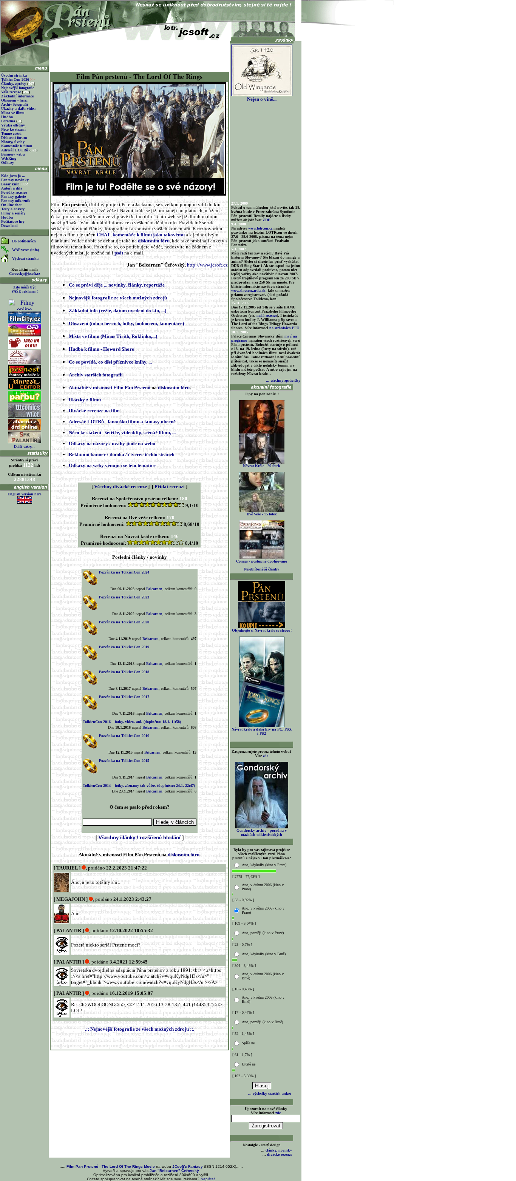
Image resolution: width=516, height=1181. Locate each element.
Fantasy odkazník (16, 201)
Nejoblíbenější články (261, 569)
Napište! (208, 1179)
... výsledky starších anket (269, 1094)
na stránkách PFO (284, 328)
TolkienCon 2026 (18, 79)
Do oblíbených (24, 241)
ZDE (266, 220)
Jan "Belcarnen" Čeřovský (174, 1171)
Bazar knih (10, 184)
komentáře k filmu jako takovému (149, 234)
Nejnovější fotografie (17, 88)
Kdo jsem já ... (13, 176)
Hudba (7, 117)
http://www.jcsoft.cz (207, 265)
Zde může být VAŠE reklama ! (24, 289)
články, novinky (279, 1150)
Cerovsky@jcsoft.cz (24, 273)
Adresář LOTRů (14, 150)
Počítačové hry (13, 221)
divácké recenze (279, 1154)
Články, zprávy (13, 84)
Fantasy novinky (15, 180)
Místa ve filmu (13, 113)
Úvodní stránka (14, 75)
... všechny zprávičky (283, 380)
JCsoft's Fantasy (187, 1166)
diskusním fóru (154, 241)
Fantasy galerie (13, 196)
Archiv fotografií (14, 104)
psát (118, 253)
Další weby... (24, 446)
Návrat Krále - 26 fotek (261, 466)
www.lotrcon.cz (260, 228)
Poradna (8, 121)
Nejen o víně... (262, 99)
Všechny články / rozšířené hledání (140, 837)
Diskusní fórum (14, 138)
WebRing (8, 158)
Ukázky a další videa (18, 108)
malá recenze (266, 315)
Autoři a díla (11, 188)
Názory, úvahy (13, 142)
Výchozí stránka (25, 258)
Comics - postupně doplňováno (261, 561)
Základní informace (17, 96)
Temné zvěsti (11, 133)
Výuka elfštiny (13, 125)
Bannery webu (13, 154)
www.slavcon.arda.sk (248, 290)
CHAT (103, 234)
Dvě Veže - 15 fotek (262, 514)
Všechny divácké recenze (120, 486)
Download (9, 226)
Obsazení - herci (14, 100)
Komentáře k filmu (16, 146)
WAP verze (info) (25, 250)
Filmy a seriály (13, 213)
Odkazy (7, 162)
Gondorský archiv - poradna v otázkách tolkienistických (261, 832)
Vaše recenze (11, 92)
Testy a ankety (13, 209)
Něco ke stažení (13, 129)
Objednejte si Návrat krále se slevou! (262, 630)
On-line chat (11, 205)
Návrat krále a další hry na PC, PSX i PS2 (262, 731)
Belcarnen (154, 589)
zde (265, 756)
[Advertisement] (139, 53)
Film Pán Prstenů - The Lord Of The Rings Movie (110, 1166)
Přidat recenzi (169, 486)
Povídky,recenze (14, 192)
